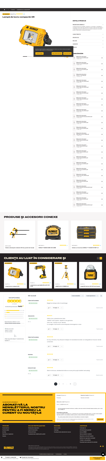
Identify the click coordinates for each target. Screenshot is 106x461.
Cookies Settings (39, 53)
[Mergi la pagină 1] (25, 56)
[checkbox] (57, 408)
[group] (10, 458)
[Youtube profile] (101, 446)
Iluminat (13, 9)
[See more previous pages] (8, 9)
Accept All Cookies (67, 53)
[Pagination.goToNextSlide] (101, 258)
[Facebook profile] (103, 446)
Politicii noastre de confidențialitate (76, 419)
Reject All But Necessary (57, 53)
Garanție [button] (75, 44)
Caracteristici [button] (77, 34)
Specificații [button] (76, 37)
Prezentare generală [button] (78, 24)
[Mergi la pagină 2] (30, 56)
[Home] (4, 9)
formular (73, 420)
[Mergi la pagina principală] (8, 447)
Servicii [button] (75, 47)
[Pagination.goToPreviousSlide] (98, 258)
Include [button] (75, 40)
